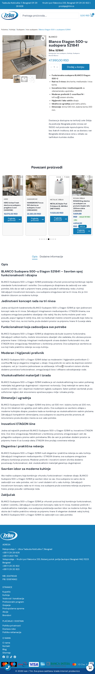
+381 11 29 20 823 (10, 569)
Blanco (56, 55)
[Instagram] (7, 657)
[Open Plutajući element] (7, 667)
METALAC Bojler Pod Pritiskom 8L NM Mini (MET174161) (59, 206)
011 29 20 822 (82, 2)
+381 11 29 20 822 (10, 566)
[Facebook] (3, 657)
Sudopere (20, 29)
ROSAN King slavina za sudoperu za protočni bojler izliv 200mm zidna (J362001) (81, 206)
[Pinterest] (15, 657)
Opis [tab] (34, 256)
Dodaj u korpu (75, 67)
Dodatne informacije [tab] (51, 256)
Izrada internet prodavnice (67, 671)
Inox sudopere (31, 29)
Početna (4, 29)
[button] (43, 38)
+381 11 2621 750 (10, 556)
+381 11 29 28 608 (11, 552)
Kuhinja (12, 29)
